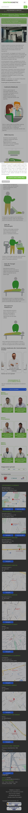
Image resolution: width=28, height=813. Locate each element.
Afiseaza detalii (6, 181)
